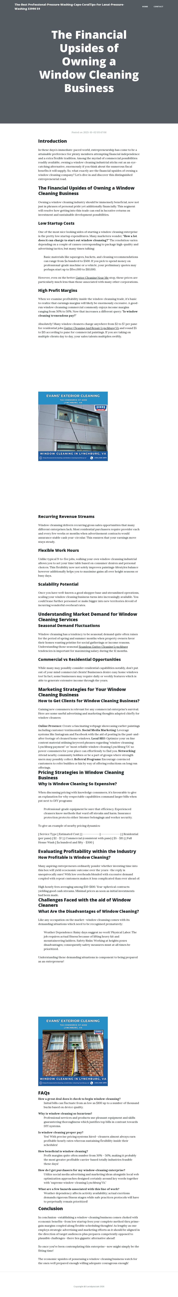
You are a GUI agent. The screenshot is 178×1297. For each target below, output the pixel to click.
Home (145, 6)
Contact (158, 6)
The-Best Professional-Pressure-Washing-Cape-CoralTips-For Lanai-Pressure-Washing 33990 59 (69, 7)
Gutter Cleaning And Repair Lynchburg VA (91, 328)
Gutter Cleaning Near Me (92, 277)
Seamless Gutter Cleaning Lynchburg (103, 646)
